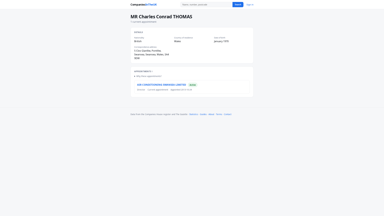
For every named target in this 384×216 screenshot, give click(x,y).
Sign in (250, 4)
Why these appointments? (149, 76)
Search (238, 4)
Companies (143, 4)
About (211, 114)
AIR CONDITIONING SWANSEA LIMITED (161, 84)
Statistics (193, 114)
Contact (227, 114)
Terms (219, 114)
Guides (203, 114)
